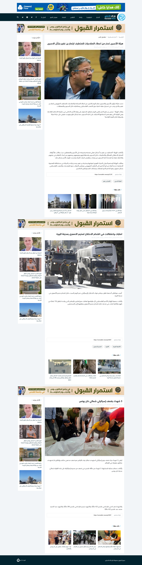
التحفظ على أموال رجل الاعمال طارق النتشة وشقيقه (30, 59)
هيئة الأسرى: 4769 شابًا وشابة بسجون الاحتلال (112, 211)
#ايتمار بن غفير (106, 181)
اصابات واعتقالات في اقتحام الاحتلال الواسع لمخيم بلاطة (85, 376)
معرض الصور (53, 17)
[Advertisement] (84, 134)
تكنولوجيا (89, 17)
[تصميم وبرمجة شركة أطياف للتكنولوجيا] (21, 559)
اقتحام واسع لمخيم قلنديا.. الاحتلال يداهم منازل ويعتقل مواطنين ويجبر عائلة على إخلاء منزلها (60, 377)
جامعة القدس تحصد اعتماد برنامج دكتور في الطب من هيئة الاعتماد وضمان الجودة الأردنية (30, 103)
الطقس (72, 17)
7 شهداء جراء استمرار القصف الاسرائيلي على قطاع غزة (30, 125)
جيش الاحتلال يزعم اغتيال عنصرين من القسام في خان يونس (85, 547)
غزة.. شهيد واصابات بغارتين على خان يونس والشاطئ (60, 547)
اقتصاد (64, 17)
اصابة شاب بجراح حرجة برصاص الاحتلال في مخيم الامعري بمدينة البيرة (110, 376)
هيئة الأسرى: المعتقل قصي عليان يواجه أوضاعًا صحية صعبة (86, 211)
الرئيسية (121, 37)
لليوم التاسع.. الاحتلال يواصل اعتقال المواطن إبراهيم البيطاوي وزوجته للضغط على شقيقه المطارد (30, 81)
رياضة (80, 17)
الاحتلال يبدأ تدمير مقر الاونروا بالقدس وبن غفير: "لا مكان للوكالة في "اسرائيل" (60, 211)
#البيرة (107, 346)
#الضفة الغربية (116, 346)
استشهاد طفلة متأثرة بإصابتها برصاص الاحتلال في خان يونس (109, 547)
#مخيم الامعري (97, 346)
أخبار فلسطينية (112, 37)
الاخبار (98, 17)
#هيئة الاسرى (118, 181)
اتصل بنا (43, 17)
